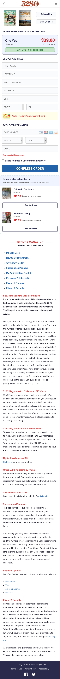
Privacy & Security (15, 288)
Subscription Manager (17, 268)
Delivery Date (13, 253)
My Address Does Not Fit (18, 273)
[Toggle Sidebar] (56, 4)
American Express (12, 589)
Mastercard (10, 582)
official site (43, 496)
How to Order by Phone (17, 258)
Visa (7, 585)
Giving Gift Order (15, 263)
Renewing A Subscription (18, 278)
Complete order (30, 168)
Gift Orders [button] (46, 22)
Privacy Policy (30, 669)
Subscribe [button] (46, 14)
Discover (9, 593)
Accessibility (44, 669)
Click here (7, 462)
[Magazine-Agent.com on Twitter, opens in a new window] (34, 674)
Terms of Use (16, 669)
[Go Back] (4, 4)
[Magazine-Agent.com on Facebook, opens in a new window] (26, 674)
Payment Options (15, 283)
